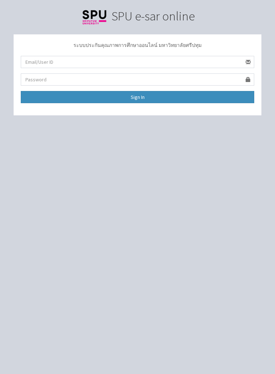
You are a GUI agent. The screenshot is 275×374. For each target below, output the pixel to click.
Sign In (138, 97)
